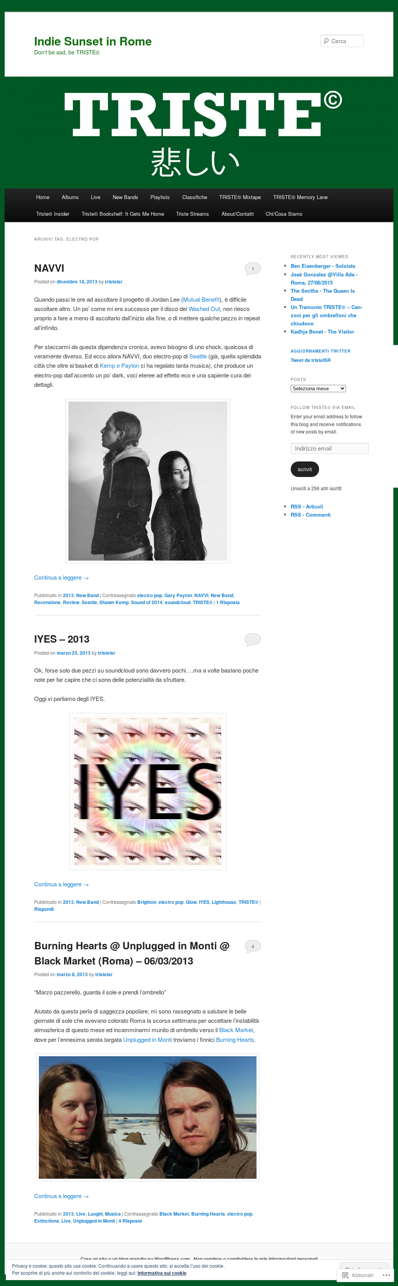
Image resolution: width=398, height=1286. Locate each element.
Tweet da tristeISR (311, 359)
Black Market (236, 1030)
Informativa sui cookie (162, 1272)
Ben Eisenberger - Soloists (323, 265)
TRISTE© (203, 602)
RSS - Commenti (311, 514)
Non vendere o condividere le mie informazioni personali (256, 1258)
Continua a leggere (61, 577)
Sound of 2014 (146, 602)
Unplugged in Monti (147, 1039)
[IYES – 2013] (147, 791)
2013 (68, 595)
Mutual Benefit (201, 299)
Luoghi (95, 1213)
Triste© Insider (52, 213)
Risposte (130, 1220)
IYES (204, 901)
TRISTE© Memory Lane (300, 197)
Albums (70, 197)
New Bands (125, 197)
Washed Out (204, 308)
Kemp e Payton (119, 365)
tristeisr (113, 281)
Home (42, 197)
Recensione (47, 602)
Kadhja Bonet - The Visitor (322, 331)
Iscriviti (305, 469)
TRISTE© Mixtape (240, 197)
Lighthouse (224, 901)
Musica (113, 1213)
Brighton (146, 901)
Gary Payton (178, 595)
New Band (87, 595)
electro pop (149, 595)
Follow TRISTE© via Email (323, 407)
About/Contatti (238, 213)
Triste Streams (192, 213)
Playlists (160, 197)
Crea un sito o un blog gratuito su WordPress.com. (135, 1258)
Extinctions (46, 1220)
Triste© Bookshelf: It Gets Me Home (123, 213)
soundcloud (177, 602)
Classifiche (194, 197)
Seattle (198, 356)
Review (71, 602)
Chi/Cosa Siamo (284, 213)
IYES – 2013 (61, 638)
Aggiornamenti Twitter (321, 351)
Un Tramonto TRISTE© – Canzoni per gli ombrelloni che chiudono (326, 315)
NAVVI (49, 267)
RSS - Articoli (307, 506)
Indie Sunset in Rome (93, 40)
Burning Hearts (235, 1039)
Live (95, 197)
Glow (191, 901)
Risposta (228, 602)
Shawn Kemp (114, 602)
